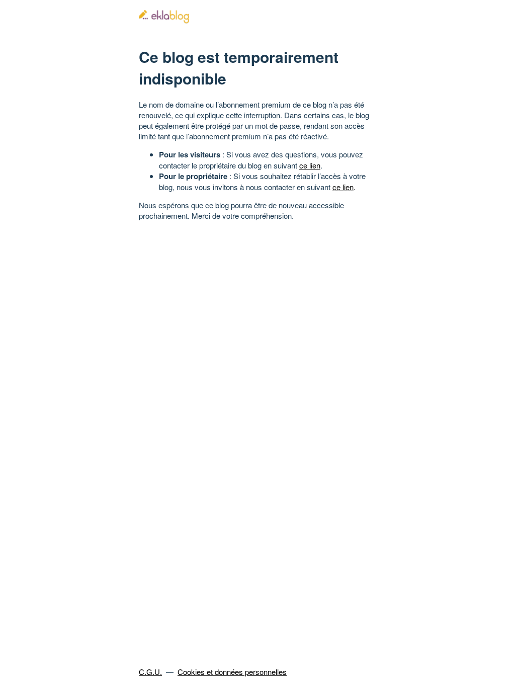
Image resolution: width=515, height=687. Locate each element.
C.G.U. (150, 671)
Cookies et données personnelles (232, 671)
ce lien (309, 165)
